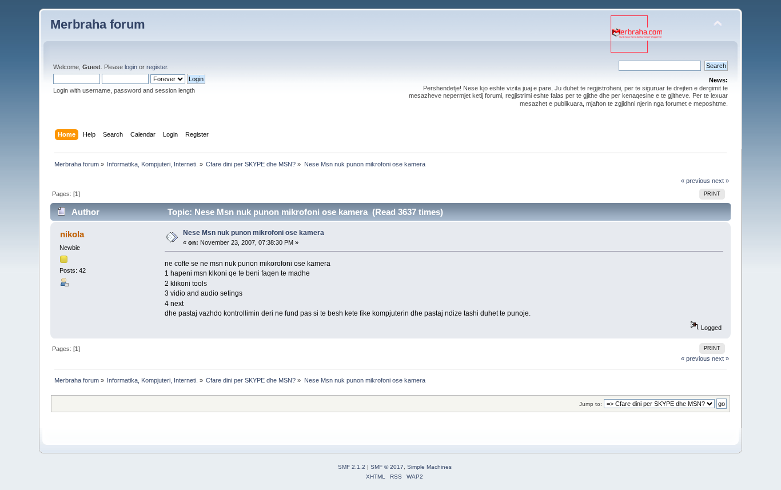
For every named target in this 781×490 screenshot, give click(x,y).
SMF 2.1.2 (351, 467)
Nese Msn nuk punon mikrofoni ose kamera (253, 233)
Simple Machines (429, 467)
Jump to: (590, 404)
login (131, 66)
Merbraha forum (97, 24)
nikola (72, 234)
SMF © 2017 (387, 467)
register (156, 66)
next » (720, 180)
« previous (695, 180)
